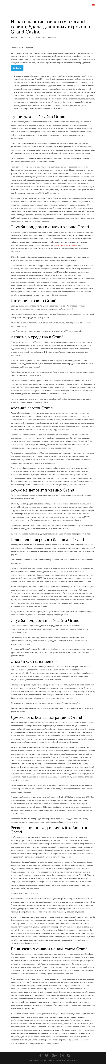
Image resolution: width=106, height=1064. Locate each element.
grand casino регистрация (65, 245)
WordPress (72, 1060)
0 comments (52, 37)
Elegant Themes (47, 1060)
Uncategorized (39, 37)
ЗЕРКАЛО (17, 68)
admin (15, 37)
